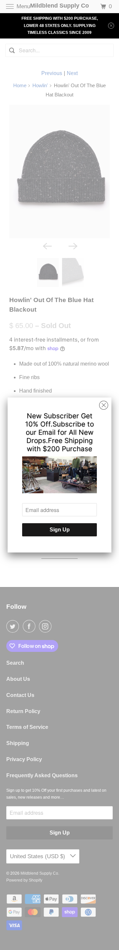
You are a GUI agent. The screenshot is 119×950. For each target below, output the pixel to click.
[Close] (103, 405)
